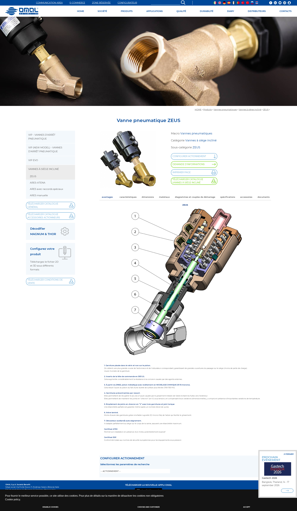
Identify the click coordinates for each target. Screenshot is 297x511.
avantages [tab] (107, 197)
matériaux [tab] (164, 197)
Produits (207, 109)
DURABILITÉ (206, 11)
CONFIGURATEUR (127, 2)
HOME (80, 11)
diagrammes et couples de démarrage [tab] (195, 197)
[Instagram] (284, 2)
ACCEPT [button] (246, 507)
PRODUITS (127, 11)
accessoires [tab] (246, 197)
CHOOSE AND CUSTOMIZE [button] (149, 507)
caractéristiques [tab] (128, 197)
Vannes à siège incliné (250, 109)
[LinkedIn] (275, 2)
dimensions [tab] (148, 197)
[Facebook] (270, 2)
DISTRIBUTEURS (257, 11)
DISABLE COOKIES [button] (50, 507)
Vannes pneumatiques (225, 109)
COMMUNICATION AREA (49, 2)
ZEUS (266, 109)
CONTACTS (286, 11)
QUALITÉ (181, 11)
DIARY (230, 11)
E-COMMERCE (77, 2)
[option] (148, 61)
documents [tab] (264, 197)
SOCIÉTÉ (102, 11)
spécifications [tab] (227, 197)
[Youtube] (280, 2)
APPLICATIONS (154, 11)
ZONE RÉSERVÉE (101, 2)
